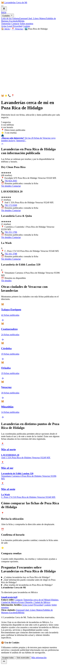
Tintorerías (6, 23)
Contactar (16, 186)
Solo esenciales (23, 658)
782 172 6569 (11, 205)
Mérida (21, 21)
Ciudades (6, 16)
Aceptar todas (8, 658)
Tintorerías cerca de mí (33, 600)
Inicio (3, 12)
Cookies (26, 26)
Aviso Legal (6, 26)
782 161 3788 (11, 254)
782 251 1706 (11, 232)
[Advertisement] (30, 62)
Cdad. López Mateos (36, 18)
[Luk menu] (4, 8)
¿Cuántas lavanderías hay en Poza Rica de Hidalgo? (27, 577)
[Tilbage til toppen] (4, 661)
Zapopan (23, 18)
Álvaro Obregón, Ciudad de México (34, 602)
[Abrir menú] (2, 5)
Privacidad (17, 26)
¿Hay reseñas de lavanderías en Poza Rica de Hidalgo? (28, 585)
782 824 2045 (11, 180)
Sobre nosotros (26, 23)
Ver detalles (6, 186)
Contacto (15, 23)
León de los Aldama (10, 18)
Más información (39, 657)
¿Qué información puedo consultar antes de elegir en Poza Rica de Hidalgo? (28, 581)
